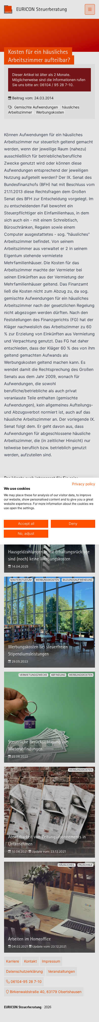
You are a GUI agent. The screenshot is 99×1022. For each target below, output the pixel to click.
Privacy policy (83, 484)
